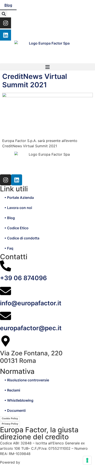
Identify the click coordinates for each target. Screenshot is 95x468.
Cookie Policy (10, 418)
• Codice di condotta (21, 238)
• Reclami (12, 390)
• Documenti (15, 410)
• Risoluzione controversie (26, 380)
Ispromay (29, 462)
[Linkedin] (5, 35)
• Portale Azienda (19, 197)
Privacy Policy (10, 423)
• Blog (9, 218)
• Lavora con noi (18, 207)
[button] (3, 13)
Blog (8, 5)
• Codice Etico (16, 228)
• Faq (8, 248)
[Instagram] (5, 22)
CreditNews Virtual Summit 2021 (34, 80)
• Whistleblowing (18, 400)
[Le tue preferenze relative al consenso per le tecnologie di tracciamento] (87, 460)
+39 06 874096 (23, 278)
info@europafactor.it (30, 303)
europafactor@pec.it (31, 328)
